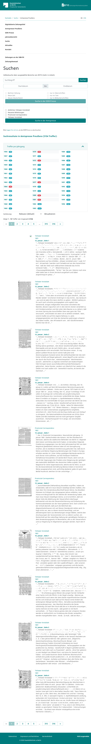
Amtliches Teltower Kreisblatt (19, 110)
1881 (35, 199)
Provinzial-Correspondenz (17, 115)
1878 (35, 186)
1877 (35, 182)
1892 (63, 186)
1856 (6, 152)
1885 (63, 156)
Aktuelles (8, 45)
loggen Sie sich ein (12, 130)
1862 (6, 178)
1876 (35, 178)
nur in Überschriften (57, 93)
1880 (35, 195)
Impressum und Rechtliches (29, 736)
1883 (35, 208)
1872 (35, 160)
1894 (63, 195)
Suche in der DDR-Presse (45, 101)
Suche (16, 18)
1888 (63, 169)
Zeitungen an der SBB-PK (14, 57)
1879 (35, 191)
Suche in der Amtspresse (45, 120)
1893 (63, 191)
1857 (6, 156)
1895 (63, 199)
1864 (6, 186)
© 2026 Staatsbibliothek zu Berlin (30, 740)
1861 (6, 173)
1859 (6, 165)
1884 (63, 152)
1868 (6, 204)
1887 (63, 165)
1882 (35, 204)
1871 (35, 156)
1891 (63, 182)
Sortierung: (7, 214)
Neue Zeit (11, 95)
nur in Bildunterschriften (59, 98)
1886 (63, 160)
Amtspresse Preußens (13, 29)
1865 (6, 191)
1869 (6, 208)
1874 (35, 169)
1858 (6, 160)
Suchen (83, 80)
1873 (35, 165)
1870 (35, 152)
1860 (6, 169)
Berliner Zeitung (14, 93)
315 (46, 224)
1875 (35, 173)
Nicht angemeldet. (83, 736)
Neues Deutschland (15, 98)
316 (53, 224)
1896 (63, 204)
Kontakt (8, 49)
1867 (6, 199)
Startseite (8, 18)
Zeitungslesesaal (11, 61)
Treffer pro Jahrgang (16, 146)
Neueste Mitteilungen (16, 112)
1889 (63, 173)
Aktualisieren (49, 214)
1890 (63, 178)
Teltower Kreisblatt (15, 117)
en (85, 18)
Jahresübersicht (11, 37)
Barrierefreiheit (47, 736)
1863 (6, 182)
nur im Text (54, 95)
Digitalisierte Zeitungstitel (15, 24)
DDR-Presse (9, 33)
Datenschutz (13, 736)
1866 (6, 195)
